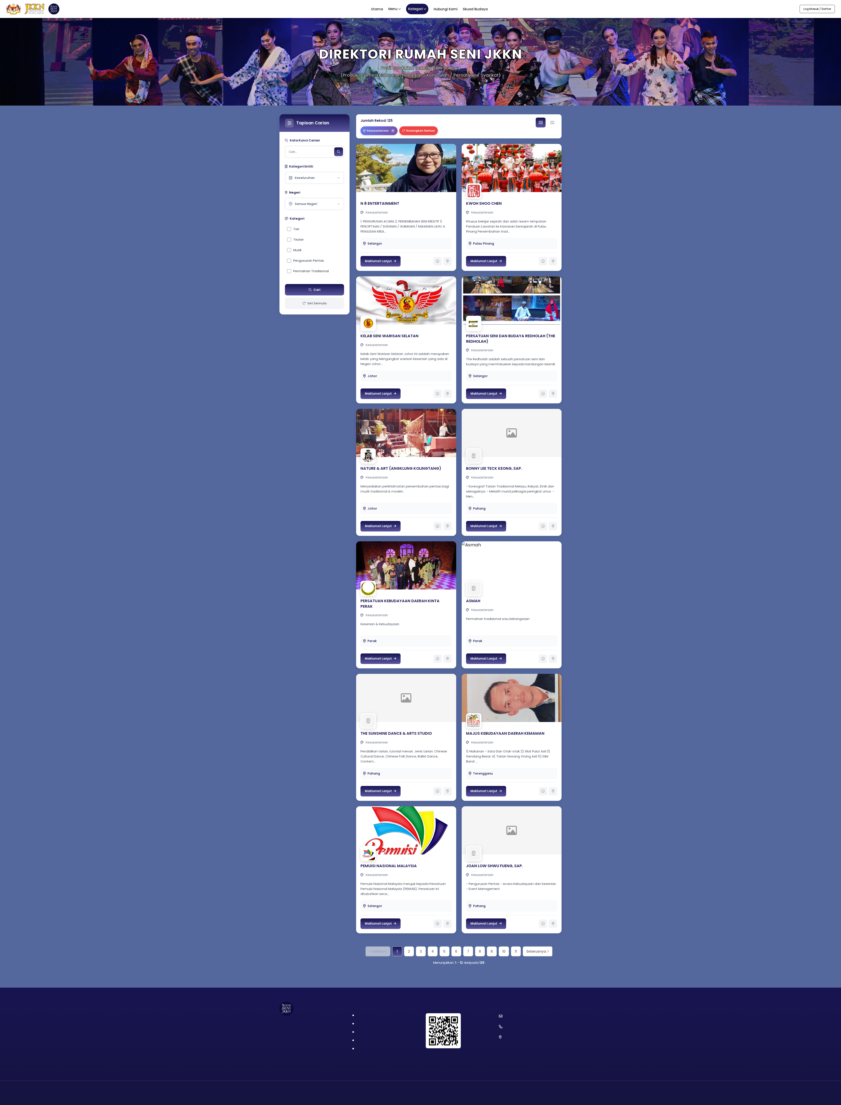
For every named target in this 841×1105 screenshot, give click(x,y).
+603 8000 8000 (516, 1026)
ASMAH (473, 601)
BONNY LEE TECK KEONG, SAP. (494, 468)
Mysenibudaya (368, 1040)
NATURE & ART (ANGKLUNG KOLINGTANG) (400, 468)
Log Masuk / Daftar (817, 9)
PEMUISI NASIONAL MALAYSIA (388, 865)
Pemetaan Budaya (372, 1032)
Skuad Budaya (475, 9)
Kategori (415, 9)
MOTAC (363, 1024)
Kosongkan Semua (420, 130)
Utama (377, 9)
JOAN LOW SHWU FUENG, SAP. (494, 865)
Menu (393, 9)
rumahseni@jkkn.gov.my (522, 1016)
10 (503, 951)
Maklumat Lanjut (378, 261)
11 (516, 951)
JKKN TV (363, 1049)
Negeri (294, 192)
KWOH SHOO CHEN (484, 203)
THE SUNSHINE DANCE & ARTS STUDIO (396, 733)
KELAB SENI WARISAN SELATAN (389, 336)
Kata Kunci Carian (305, 140)
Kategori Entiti (301, 166)
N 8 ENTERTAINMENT (379, 203)
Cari (316, 290)
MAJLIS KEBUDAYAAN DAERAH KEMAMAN (505, 733)
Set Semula (317, 303)
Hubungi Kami (446, 9)
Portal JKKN (366, 1015)
